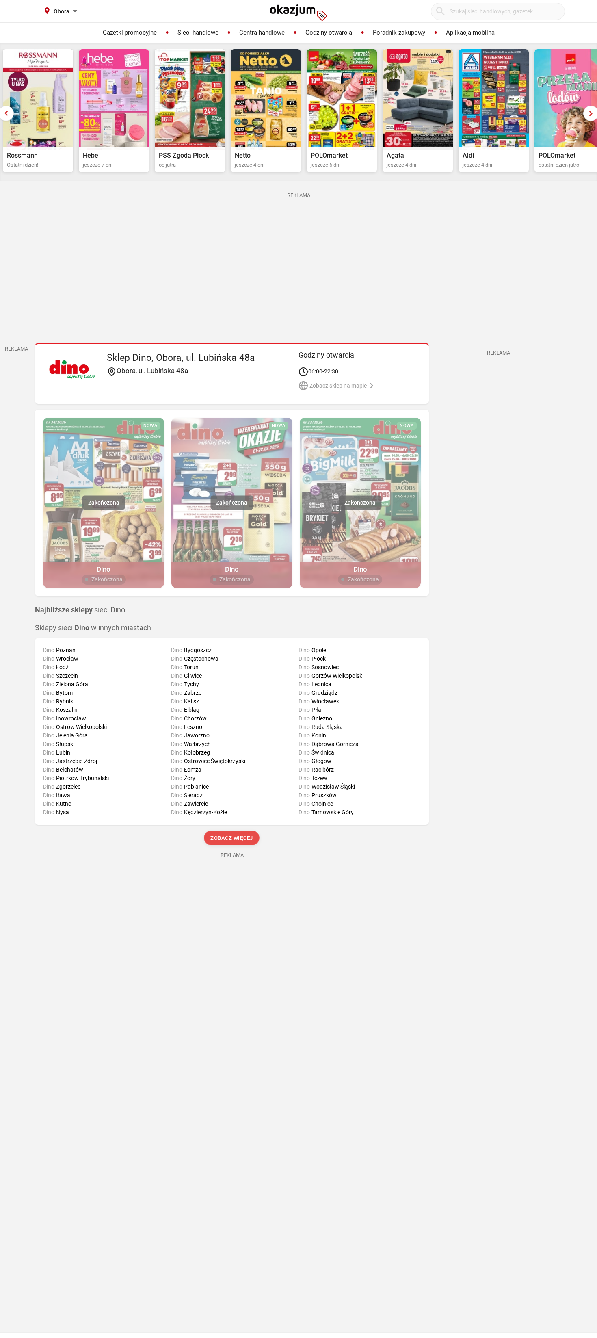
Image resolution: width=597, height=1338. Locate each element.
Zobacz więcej (232, 838)
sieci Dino (80, 610)
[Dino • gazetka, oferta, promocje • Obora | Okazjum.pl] (72, 369)
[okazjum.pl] (298, 12)
